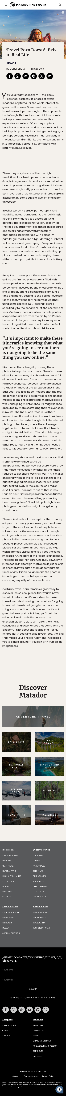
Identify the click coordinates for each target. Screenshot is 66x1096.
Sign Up (54, 561)
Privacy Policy (52, 569)
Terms (37, 569)
